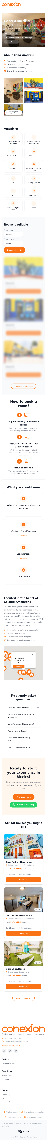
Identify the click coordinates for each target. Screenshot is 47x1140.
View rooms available (24, 386)
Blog (4, 1083)
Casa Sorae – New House (19, 915)
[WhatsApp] (15, 1051)
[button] (4, 658)
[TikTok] (10, 1051)
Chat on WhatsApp (25, 804)
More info (23, 513)
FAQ (3, 1098)
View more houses (23, 998)
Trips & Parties (7, 1076)
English (26, 1131)
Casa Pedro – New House (19, 862)
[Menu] (43, 4)
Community (6, 1079)
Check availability (14, 250)
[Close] (33, 654)
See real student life (10, 1045)
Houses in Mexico (9, 1064)
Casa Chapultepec (15, 969)
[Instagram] (4, 1051)
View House (23, 880)
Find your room (24, 797)
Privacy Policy (32, 1137)
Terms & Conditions (17, 1137)
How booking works (10, 1102)
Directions (19, 667)
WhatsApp (6, 1095)
